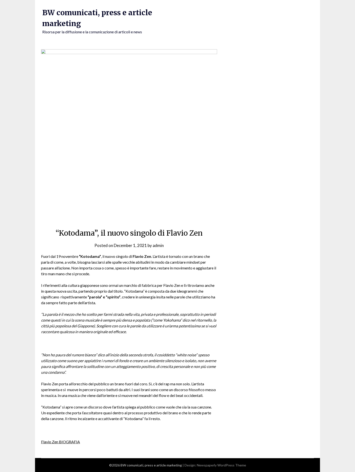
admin (158, 245)
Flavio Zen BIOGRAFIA (60, 441)
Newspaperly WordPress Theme (221, 465)
